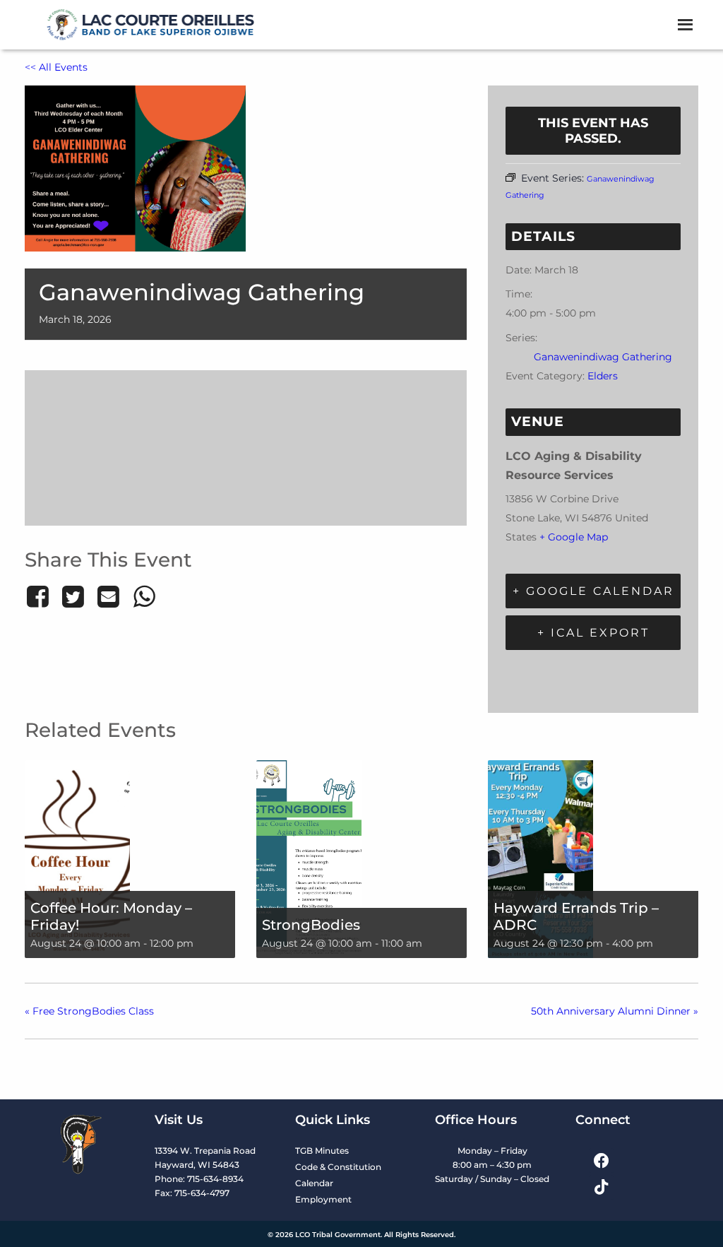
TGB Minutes (322, 1150)
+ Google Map (573, 537)
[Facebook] (40, 596)
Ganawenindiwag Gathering (603, 356)
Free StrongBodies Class (89, 1011)
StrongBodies (311, 924)
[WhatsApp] (144, 596)
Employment (323, 1199)
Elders (602, 376)
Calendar (314, 1183)
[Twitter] (72, 596)
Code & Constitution (338, 1167)
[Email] (108, 596)
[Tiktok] (601, 1187)
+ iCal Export (593, 632)
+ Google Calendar (593, 591)
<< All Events (56, 67)
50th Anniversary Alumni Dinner (614, 1011)
